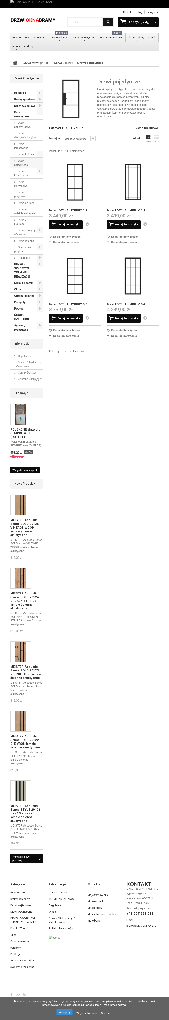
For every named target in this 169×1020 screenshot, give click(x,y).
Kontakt (128, 12)
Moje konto (96, 884)
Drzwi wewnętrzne (84, 37)
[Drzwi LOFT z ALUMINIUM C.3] (75, 276)
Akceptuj (64, 1012)
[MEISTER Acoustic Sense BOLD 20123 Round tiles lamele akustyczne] (20, 651)
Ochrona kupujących (29, 379)
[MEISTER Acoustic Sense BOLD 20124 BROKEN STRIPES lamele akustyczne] (20, 578)
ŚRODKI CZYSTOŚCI (22, 317)
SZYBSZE (39, 37)
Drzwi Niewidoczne (21, 173)
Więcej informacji (86, 1013)
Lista (156, 141)
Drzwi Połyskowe (20, 184)
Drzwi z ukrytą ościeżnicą (24, 232)
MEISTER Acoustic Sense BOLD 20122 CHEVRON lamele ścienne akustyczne (25, 741)
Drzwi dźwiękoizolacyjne (25, 135)
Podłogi (29, 46)
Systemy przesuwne (21, 327)
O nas (52, 911)
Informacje (21, 343)
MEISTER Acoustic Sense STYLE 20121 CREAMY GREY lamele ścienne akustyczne (25, 813)
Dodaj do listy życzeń (66, 236)
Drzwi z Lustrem (20, 222)
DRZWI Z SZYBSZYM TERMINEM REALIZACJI (22, 270)
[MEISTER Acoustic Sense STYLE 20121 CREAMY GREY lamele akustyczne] (20, 790)
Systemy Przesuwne (111, 36)
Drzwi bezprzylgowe (22, 125)
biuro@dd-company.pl (141, 925)
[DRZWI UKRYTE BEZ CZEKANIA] (84, 4)
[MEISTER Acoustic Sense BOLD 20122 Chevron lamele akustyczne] (20, 721)
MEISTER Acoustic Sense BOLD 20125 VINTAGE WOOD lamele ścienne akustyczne (24, 527)
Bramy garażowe (24, 99)
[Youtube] (24, 994)
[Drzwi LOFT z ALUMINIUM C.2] (75, 182)
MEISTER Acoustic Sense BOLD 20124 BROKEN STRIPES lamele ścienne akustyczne (24, 601)
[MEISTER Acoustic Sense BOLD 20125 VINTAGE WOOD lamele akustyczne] (20, 505)
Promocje (21, 393)
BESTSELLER (23, 93)
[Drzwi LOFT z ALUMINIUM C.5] (133, 182)
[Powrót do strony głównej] (15, 62)
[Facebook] (11, 994)
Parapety (19, 302)
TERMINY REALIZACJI (62, 898)
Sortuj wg (55, 138)
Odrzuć (105, 1013)
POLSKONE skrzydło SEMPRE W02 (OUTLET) (25, 433)
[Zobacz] (87, 224)
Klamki (152, 37)
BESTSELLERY (20, 37)
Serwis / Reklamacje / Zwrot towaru (28, 364)
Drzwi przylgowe (20, 194)
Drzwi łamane (25, 241)
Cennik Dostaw (26, 372)
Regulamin (24, 356)
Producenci (24, 258)
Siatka (148, 141)
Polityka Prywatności (61, 928)
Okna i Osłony (136, 37)
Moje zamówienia (98, 895)
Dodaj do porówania (66, 242)
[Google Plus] (18, 994)
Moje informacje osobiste (103, 914)
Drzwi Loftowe (25, 154)
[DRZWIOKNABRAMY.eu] (33, 20)
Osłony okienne (24, 296)
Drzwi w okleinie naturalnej (25, 211)
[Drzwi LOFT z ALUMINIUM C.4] (133, 276)
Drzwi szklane (25, 203)
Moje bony (94, 920)
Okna (17, 289)
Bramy (16, 46)
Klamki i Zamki (23, 283)
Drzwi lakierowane (21, 146)
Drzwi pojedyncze (21, 163)
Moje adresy (95, 907)
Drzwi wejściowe (59, 36)
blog (139, 12)
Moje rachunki (96, 901)
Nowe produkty (24, 483)
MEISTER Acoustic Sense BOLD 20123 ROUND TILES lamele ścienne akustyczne (25, 672)
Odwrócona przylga (22, 249)
